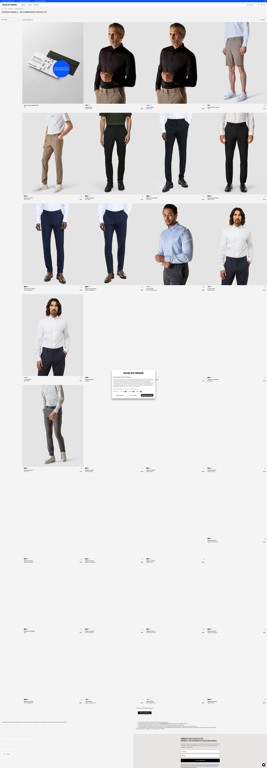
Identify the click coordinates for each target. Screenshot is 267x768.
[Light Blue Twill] (147, 105)
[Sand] (85, 377)
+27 (89, 105)
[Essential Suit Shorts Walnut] (236, 63)
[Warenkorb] (264, 5)
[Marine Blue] (87, 377)
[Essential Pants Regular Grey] (175, 516)
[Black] (86, 105)
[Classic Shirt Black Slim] (175, 63)
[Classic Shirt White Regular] (236, 244)
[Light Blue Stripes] (87, 105)
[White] (85, 105)
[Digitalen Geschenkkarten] (52, 63)
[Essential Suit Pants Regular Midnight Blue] (114, 244)
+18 (28, 740)
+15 (150, 468)
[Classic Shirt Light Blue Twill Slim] (175, 687)
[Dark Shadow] (26, 286)
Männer (23, 4)
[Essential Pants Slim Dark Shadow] (114, 607)
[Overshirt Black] (52, 607)
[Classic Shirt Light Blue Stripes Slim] (175, 244)
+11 (211, 377)
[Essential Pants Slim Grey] (52, 426)
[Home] (9, 4)
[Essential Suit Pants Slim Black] (175, 153)
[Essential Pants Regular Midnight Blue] (114, 516)
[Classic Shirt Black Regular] (114, 63)
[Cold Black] (86, 377)
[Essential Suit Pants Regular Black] (236, 153)
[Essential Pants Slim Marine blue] (114, 426)
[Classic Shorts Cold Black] (114, 335)
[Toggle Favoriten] (142, 105)
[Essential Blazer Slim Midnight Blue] (52, 698)
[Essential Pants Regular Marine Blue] (52, 516)
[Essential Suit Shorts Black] (175, 335)
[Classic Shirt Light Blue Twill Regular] (114, 698)
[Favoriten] (258, 5)
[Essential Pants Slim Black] (114, 153)
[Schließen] (264, 1)
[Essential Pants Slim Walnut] (52, 153)
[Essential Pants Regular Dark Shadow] (236, 607)
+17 (28, 468)
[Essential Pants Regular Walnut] (236, 426)
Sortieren (4, 19)
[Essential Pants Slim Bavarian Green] (175, 607)
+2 (88, 377)
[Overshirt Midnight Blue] (236, 335)
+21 (211, 719)
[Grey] (210, 377)
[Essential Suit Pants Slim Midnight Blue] (52, 244)
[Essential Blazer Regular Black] (236, 687)
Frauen (30, 4)
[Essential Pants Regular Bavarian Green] (236, 516)
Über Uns (36, 4)
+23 (28, 286)
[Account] (261, 5)
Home (2, 8)
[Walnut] (207, 105)
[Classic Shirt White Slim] (52, 335)
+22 (89, 286)
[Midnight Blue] (24, 286)
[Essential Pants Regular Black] (175, 426)
